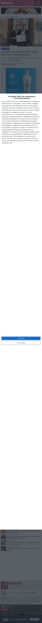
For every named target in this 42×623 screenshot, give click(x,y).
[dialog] (21, 312)
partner (16, 101)
